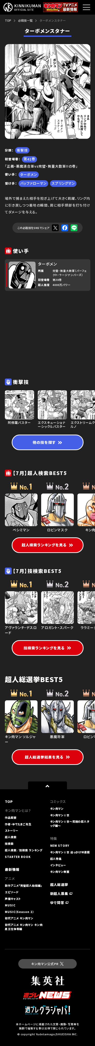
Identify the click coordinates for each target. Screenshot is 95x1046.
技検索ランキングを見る (44, 647)
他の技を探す (44, 442)
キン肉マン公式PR (44, 963)
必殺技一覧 (25, 20)
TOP (8, 20)
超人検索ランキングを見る (44, 544)
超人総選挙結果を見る (44, 757)
